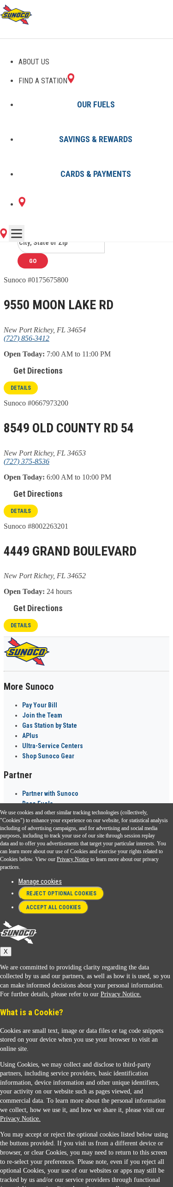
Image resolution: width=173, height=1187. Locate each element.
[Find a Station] (21, 204)
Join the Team (42, 715)
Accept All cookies (53, 907)
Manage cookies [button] (40, 881)
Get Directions (38, 370)
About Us (33, 61)
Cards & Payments (95, 174)
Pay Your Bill (39, 705)
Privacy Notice (73, 859)
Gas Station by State (49, 725)
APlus (30, 735)
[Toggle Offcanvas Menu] (16, 233)
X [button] (6, 951)
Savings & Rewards (95, 139)
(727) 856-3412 (26, 338)
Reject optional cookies (61, 893)
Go (32, 260)
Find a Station (42, 80)
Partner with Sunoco (50, 793)
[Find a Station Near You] (3, 235)
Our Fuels (96, 104)
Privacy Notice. (121, 994)
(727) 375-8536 (26, 461)
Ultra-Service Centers (52, 746)
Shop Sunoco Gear (48, 756)
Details (21, 388)
